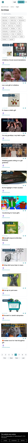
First (5, 358)
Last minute (14, 36)
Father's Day (10, 25)
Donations (4, 39)
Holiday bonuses (5, 36)
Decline (22, 440)
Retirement (4, 17)
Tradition (21, 36)
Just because (13, 31)
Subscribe (21, 2)
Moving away (5, 31)
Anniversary (4, 23)
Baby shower (5, 20)
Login (14, 2)
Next (16, 358)
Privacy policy (9, 436)
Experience (19, 34)
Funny (19, 28)
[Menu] (26, 2)
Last (23, 358)
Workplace (13, 28)
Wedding (20, 17)
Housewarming (5, 34)
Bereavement (21, 20)
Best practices (13, 23)
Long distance (12, 17)
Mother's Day (13, 20)
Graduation (18, 25)
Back (11, 358)
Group (12, 34)
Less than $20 (5, 28)
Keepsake (11, 39)
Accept (5, 440)
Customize (14, 440)
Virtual (20, 31)
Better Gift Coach (4, 6)
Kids (20, 23)
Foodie (3, 25)
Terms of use (18, 436)
